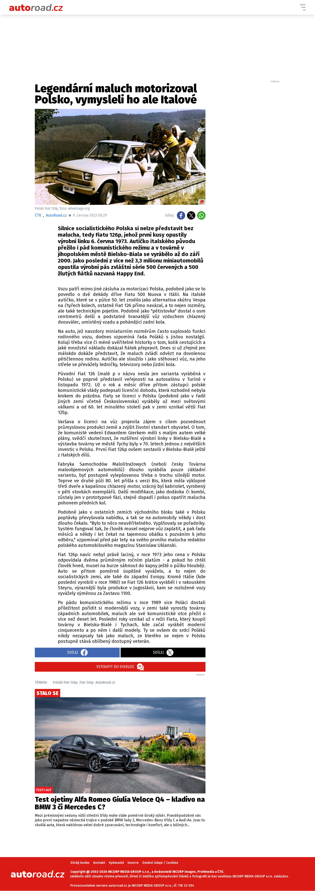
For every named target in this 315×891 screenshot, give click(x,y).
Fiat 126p (87, 682)
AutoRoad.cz (105, 682)
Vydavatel (116, 863)
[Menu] (303, 7)
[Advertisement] (245, 152)
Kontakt (99, 863)
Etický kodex (80, 863)
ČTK (38, 215)
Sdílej (72, 652)
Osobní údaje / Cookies (160, 863)
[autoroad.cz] (36, 7)
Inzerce (133, 863)
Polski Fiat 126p (65, 682)
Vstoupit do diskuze (115, 667)
